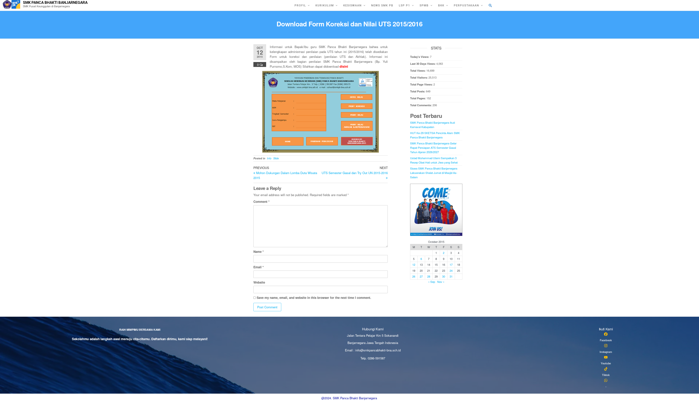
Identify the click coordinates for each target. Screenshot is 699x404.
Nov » (440, 282)
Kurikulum (324, 5)
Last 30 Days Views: (423, 64)
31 (451, 276)
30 (443, 276)
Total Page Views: (421, 84)
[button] (490, 5)
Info (269, 158)
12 (413, 264)
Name (258, 251)
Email (258, 267)
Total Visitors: (419, 77)
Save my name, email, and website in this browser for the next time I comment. (314, 297)
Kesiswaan (352, 5)
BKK (441, 5)
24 (451, 270)
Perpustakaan (466, 5)
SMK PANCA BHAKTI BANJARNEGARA (55, 2)
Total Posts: (418, 91)
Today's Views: (420, 57)
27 (421, 276)
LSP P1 (404, 5)
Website (259, 282)
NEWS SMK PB (382, 5)
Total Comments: (421, 105)
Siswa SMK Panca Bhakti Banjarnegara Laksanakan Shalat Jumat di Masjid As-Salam (433, 172)
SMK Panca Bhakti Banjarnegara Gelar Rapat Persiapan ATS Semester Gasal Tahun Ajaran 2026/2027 (433, 147)
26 (413, 276)
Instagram (606, 351)
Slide (276, 158)
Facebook (606, 340)
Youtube (606, 363)
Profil (300, 5)
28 (428, 276)
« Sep (431, 282)
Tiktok (605, 375)
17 (451, 264)
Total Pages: (418, 98)
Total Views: (418, 71)
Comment (261, 201)
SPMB (424, 5)
